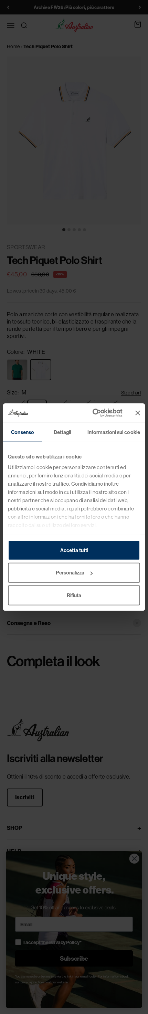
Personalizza (70, 573)
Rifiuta (74, 595)
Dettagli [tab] (62, 432)
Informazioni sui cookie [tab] (113, 432)
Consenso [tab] (22, 432)
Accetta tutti (74, 550)
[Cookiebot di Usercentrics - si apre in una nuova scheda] (93, 413)
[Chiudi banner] (137, 413)
